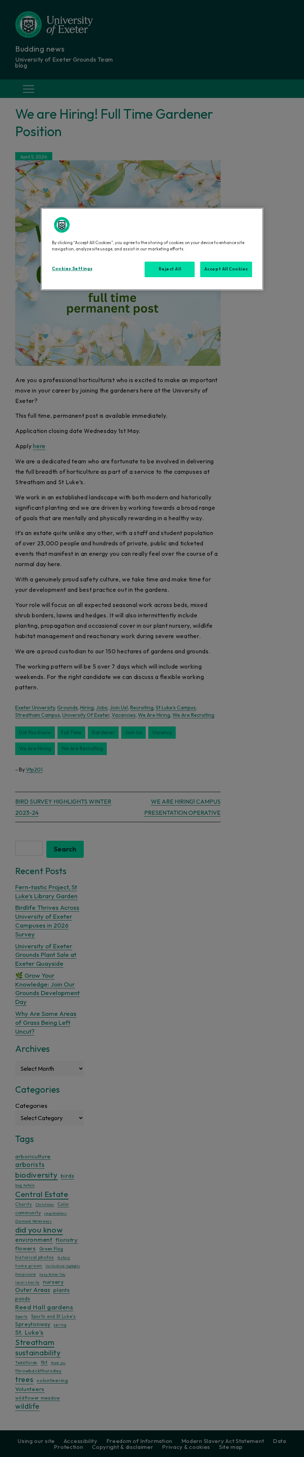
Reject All (170, 269)
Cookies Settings (72, 268)
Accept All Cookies (226, 269)
